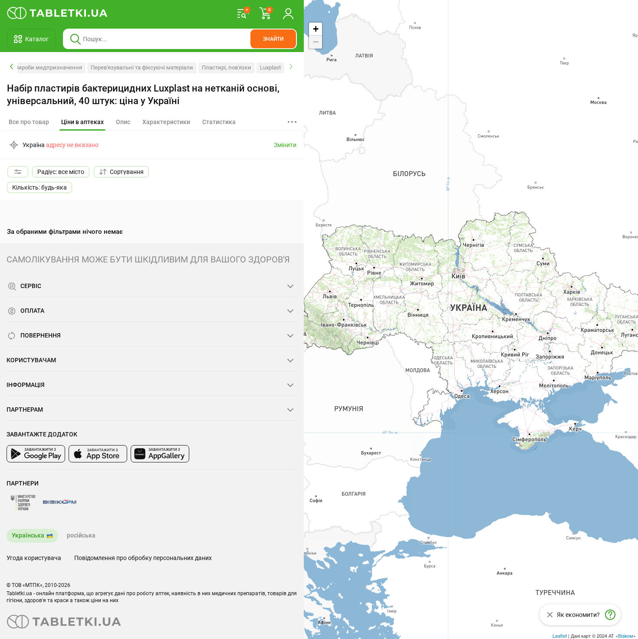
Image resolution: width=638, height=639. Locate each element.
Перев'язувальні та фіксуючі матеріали (142, 67)
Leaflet (559, 635)
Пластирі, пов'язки (226, 67)
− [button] (316, 41)
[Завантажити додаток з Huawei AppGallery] (160, 453)
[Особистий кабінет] (288, 13)
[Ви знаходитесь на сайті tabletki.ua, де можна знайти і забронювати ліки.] (57, 13)
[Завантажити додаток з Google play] (36, 453)
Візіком (625, 635)
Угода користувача (34, 557)
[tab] (82, 122)
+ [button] (316, 28)
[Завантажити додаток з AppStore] (98, 453)
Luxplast (270, 67)
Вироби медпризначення (48, 67)
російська (81, 535)
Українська (28, 535)
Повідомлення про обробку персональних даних (143, 557)
